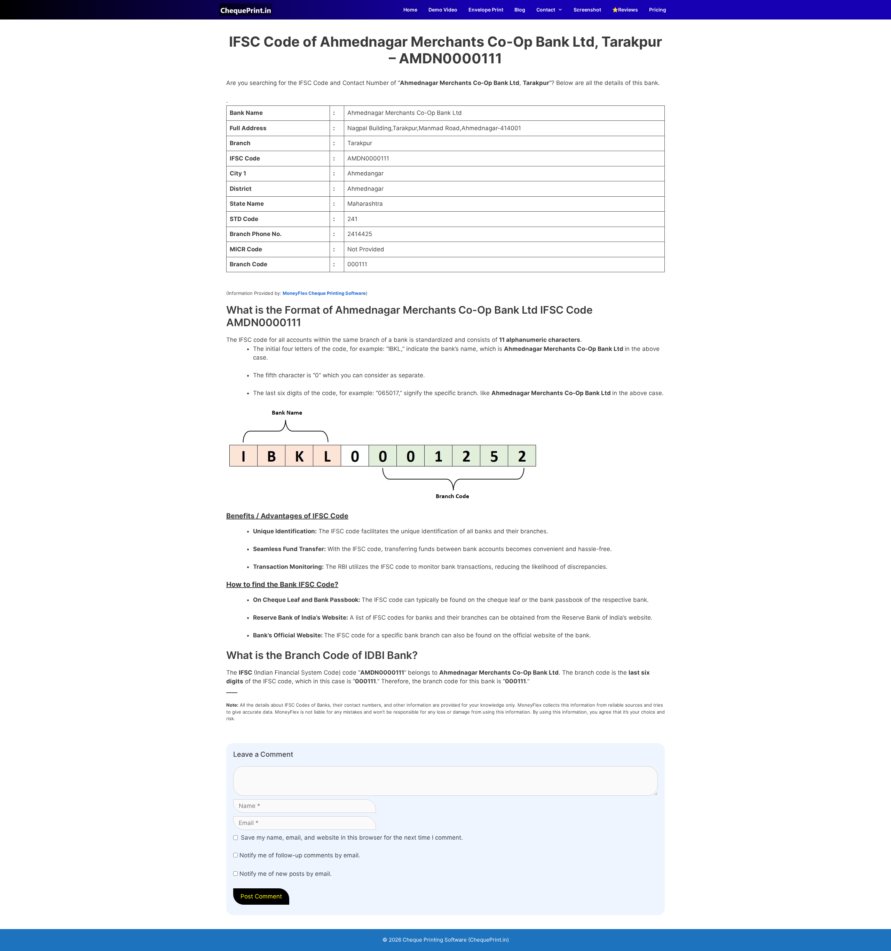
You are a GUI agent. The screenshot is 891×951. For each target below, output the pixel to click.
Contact (545, 10)
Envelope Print (485, 10)
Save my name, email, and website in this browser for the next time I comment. (352, 837)
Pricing (657, 10)
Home (410, 10)
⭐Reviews (625, 10)
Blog (519, 10)
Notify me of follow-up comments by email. (299, 855)
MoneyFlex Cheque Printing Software (324, 293)
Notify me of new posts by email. (285, 873)
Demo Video (442, 10)
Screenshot (587, 10)
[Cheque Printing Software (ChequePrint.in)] (247, 9)
